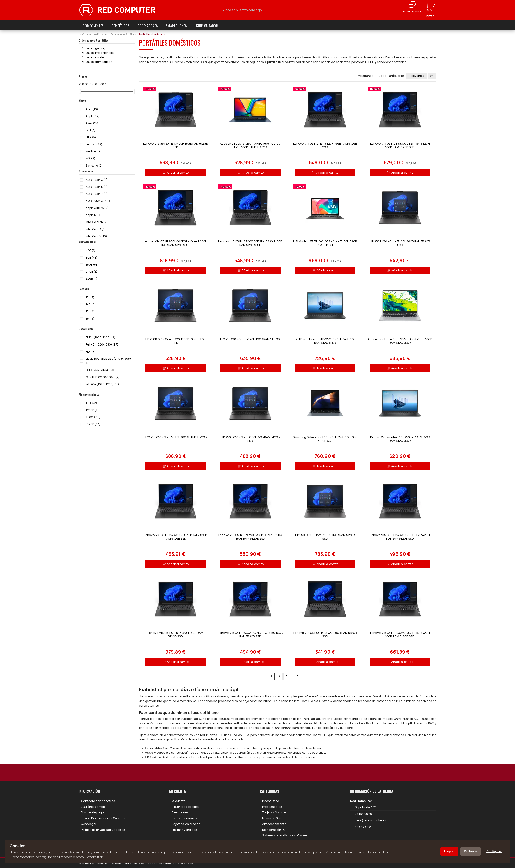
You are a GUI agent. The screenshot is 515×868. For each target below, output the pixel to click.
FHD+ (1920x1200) (100, 337)
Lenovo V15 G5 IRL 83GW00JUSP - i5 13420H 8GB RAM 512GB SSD (400, 537)
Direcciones (180, 812)
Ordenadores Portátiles (94, 40)
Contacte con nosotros (98, 801)
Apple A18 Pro (97, 208)
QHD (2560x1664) (100, 370)
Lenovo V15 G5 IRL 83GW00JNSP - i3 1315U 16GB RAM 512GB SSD (250, 634)
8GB (91, 257)
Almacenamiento (274, 824)
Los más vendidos (184, 830)
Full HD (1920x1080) (102, 344)
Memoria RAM (271, 818)
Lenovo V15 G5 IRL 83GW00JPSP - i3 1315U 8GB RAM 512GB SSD (175, 537)
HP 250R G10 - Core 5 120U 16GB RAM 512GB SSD (400, 243)
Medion (93, 151)
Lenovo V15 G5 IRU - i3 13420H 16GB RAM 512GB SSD (175, 145)
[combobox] (278, 10)
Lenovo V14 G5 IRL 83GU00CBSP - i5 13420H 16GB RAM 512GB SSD (400, 145)
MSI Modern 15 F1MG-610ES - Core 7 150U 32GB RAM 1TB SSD (325, 243)
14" (91, 304)
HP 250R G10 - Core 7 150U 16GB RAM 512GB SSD (325, 537)
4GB (90, 250)
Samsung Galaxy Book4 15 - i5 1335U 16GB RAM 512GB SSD (325, 439)
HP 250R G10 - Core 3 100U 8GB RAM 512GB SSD (250, 439)
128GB (92, 410)
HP (91, 137)
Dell (90, 130)
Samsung (94, 165)
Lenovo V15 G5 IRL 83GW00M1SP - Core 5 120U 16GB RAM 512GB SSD (250, 537)
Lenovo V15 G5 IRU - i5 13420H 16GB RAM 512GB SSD (175, 634)
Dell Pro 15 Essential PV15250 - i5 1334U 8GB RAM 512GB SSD (400, 439)
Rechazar (470, 851)
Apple (93, 116)
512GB (93, 424)
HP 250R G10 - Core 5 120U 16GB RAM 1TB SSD (250, 339)
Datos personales (184, 818)
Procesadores (272, 807)
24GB (91, 271)
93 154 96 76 (363, 814)
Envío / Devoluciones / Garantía (103, 818)
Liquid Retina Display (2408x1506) (108, 361)
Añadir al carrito (178, 172)
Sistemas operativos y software (284, 835)
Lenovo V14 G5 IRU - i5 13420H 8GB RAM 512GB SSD (325, 634)
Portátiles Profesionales (97, 53)
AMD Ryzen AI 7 (98, 201)
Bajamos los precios (186, 824)
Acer (92, 109)
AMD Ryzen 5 (97, 187)
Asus (92, 123)
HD (90, 351)
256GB (93, 417)
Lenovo (94, 144)
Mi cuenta (178, 801)
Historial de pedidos (185, 807)
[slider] (80, 91)
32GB (91, 278)
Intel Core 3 (96, 229)
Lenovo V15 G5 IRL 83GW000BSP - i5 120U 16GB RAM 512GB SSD (250, 243)
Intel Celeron (97, 222)
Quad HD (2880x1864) (103, 377)
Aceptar (449, 851)
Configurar (494, 851)
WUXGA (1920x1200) (102, 384)
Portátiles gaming (93, 48)
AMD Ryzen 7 (97, 194)
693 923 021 (362, 827)
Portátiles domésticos (96, 62)
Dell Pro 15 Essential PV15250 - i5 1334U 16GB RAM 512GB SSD (325, 341)
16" (90, 318)
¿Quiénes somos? (93, 807)
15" (91, 311)
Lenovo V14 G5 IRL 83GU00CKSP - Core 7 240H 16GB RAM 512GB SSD (175, 243)
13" (90, 297)
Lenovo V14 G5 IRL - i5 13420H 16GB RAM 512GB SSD (325, 145)
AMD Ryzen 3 (96, 180)
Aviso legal (88, 824)
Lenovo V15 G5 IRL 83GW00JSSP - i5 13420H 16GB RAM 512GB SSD (400, 634)
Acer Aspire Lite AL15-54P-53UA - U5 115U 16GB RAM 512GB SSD (400, 341)
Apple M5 (94, 215)
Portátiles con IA (92, 57)
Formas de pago (92, 812)
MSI (90, 158)
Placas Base (270, 801)
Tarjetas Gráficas (274, 812)
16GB (92, 264)
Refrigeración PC (273, 830)
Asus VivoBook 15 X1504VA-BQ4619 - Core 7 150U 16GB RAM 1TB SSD (250, 145)
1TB (91, 403)
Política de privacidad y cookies (103, 830)
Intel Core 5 (96, 236)
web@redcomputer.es (370, 820)
